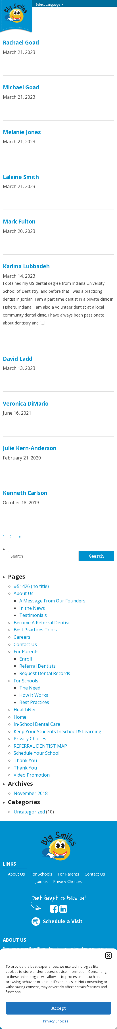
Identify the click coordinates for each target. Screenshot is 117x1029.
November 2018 (31, 793)
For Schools (26, 681)
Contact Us (25, 644)
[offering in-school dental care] (15, 12)
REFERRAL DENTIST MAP (40, 746)
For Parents (26, 651)
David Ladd (17, 358)
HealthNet (25, 710)
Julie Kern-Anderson (30, 448)
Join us (41, 881)
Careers (22, 637)
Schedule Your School (36, 753)
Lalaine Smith (21, 177)
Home (20, 717)
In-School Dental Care (37, 724)
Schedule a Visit (63, 921)
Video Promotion (32, 775)
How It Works (33, 695)
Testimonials (33, 615)
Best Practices (34, 702)
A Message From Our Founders (52, 601)
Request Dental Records (44, 673)
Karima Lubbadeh (26, 266)
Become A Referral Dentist (42, 622)
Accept (58, 1008)
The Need (29, 688)
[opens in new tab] (54, 909)
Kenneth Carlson (25, 493)
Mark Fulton (19, 221)
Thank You (25, 760)
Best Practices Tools (35, 630)
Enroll (25, 659)
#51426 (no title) (31, 586)
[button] (108, 955)
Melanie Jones (22, 132)
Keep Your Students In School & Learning (57, 731)
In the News (32, 608)
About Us (24, 593)
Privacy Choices (55, 1021)
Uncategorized (29, 812)
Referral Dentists (37, 666)
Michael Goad (21, 87)
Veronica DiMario (26, 403)
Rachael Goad (21, 42)
